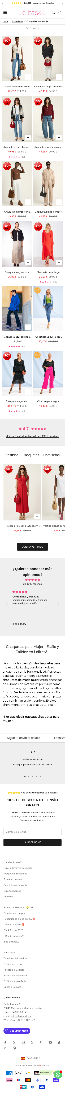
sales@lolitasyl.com (21, 1016)
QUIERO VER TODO (32, 546)
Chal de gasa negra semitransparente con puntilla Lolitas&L (48, 401)
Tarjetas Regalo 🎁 (13, 924)
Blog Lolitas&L (11, 941)
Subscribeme (32, 842)
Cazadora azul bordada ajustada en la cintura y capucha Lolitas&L (17, 337)
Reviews (8, 896)
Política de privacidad (15, 975)
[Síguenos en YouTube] (50, 1042)
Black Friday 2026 (13, 930)
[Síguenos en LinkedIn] (5, 1048)
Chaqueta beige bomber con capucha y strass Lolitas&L (48, 212)
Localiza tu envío (12, 862)
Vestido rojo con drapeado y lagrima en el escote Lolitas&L (22, 526)
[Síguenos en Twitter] (14, 1042)
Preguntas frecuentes (15, 873)
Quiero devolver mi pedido (17, 868)
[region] (32, 760)
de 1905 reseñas (32, 583)
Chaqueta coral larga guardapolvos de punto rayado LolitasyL (48, 272)
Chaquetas (31, 455)
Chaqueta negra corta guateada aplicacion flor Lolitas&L (17, 272)
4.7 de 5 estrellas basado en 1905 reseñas (32, 436)
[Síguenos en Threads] (32, 1042)
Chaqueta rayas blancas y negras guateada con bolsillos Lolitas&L (17, 147)
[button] (7, 603)
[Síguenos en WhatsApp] (14, 1048)
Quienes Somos (12, 890)
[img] (32, 580)
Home (5, 21)
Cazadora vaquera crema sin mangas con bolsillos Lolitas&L (17, 87)
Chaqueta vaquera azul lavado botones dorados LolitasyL (48, 337)
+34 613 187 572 (25, 1020)
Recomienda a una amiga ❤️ (19, 918)
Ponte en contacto (13, 879)
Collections (17, 21)
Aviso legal (9, 952)
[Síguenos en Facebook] (5, 1042)
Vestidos (11, 455)
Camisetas (51, 455)
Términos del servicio (15, 958)
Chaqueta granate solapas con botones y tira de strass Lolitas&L (48, 147)
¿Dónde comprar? (13, 936)
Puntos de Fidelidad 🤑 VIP (18, 907)
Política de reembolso (15, 981)
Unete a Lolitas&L (13, 986)
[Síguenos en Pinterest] (41, 1042)
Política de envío (12, 964)
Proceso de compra (14, 913)
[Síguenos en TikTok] (59, 1042)
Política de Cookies (13, 969)
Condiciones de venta (15, 885)
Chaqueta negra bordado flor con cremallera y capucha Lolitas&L (48, 87)
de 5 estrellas (38, 3)
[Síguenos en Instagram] (23, 1042)
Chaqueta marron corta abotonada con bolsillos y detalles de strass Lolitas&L (17, 212)
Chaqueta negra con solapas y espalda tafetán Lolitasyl (17, 401)
